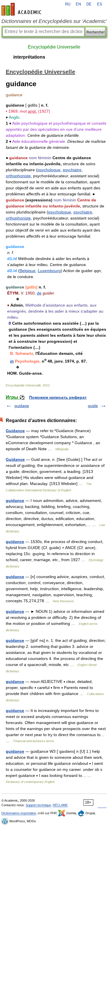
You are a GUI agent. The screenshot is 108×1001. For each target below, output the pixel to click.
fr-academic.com (22, 9)
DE (89, 4)
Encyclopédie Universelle (54, 47)
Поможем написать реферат (58, 397)
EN (78, 4)
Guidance (15, 430)
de (39, 293)
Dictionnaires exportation (18, 813)
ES (99, 4)
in (12, 361)
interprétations (29, 57)
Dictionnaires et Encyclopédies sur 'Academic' (54, 21)
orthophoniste (18, 176)
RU (67, 4)
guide (93, 405)
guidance (15, 500)
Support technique (38, 805)
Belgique (27, 270)
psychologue (48, 170)
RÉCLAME (60, 805)
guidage (21, 405)
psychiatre (72, 170)
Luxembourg (49, 270)
